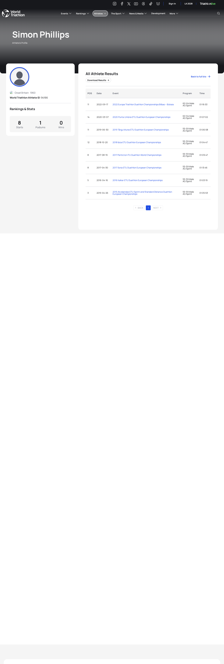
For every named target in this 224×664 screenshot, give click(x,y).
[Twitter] (128, 4)
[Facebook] (122, 4)
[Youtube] (136, 3)
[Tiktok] (151, 4)
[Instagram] (114, 4)
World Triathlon (13, 13)
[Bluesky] (158, 4)
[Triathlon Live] (207, 3)
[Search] (218, 13)
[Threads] (143, 4)
